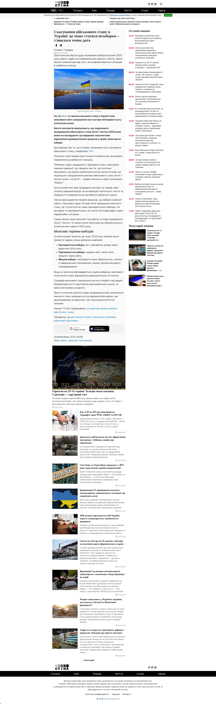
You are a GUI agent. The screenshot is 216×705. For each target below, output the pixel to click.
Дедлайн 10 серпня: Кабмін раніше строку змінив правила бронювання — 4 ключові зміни (79, 23)
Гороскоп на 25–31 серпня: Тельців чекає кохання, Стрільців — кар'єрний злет (80, 17)
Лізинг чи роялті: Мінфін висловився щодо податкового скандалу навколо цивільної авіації (149, 175)
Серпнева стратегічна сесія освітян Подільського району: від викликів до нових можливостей (148, 39)
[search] (161, 4)
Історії (144, 10)
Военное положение (80, 340)
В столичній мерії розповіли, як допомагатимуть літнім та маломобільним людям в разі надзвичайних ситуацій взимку (149, 112)
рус (60, 10)
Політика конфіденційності (97, 694)
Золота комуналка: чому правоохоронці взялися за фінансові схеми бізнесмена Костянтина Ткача (147, 202)
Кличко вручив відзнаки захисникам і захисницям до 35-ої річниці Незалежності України (148, 100)
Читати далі (88, 660)
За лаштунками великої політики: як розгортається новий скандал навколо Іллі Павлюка (147, 163)
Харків (161, 10)
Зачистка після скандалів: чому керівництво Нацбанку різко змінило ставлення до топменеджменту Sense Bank (149, 88)
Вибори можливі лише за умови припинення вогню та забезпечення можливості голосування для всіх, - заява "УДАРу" (149, 189)
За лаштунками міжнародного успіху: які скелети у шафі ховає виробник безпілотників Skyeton (148, 76)
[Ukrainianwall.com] (61, 4)
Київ (94, 10)
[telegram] (148, 3)
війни (64, 116)
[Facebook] (56, 45)
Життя (128, 10)
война (63, 340)
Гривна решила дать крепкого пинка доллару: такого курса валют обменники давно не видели (135, 23)
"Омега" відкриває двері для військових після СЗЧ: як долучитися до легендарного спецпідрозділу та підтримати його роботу (148, 216)
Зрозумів (168, 15)
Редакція (116, 694)
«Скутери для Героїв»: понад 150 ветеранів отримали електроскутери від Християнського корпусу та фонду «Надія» (148, 140)
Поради (110, 10)
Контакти (127, 694)
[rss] (155, 3)
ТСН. (91, 151)
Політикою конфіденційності (120, 15)
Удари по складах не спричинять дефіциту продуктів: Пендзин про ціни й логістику (133, 17)
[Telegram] (60, 45)
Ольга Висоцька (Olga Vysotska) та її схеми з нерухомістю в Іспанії (149, 152)
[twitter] (152, 3)
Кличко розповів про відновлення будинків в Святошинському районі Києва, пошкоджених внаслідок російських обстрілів (149, 53)
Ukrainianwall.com (111, 699)
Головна (77, 10)
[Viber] (65, 45)
